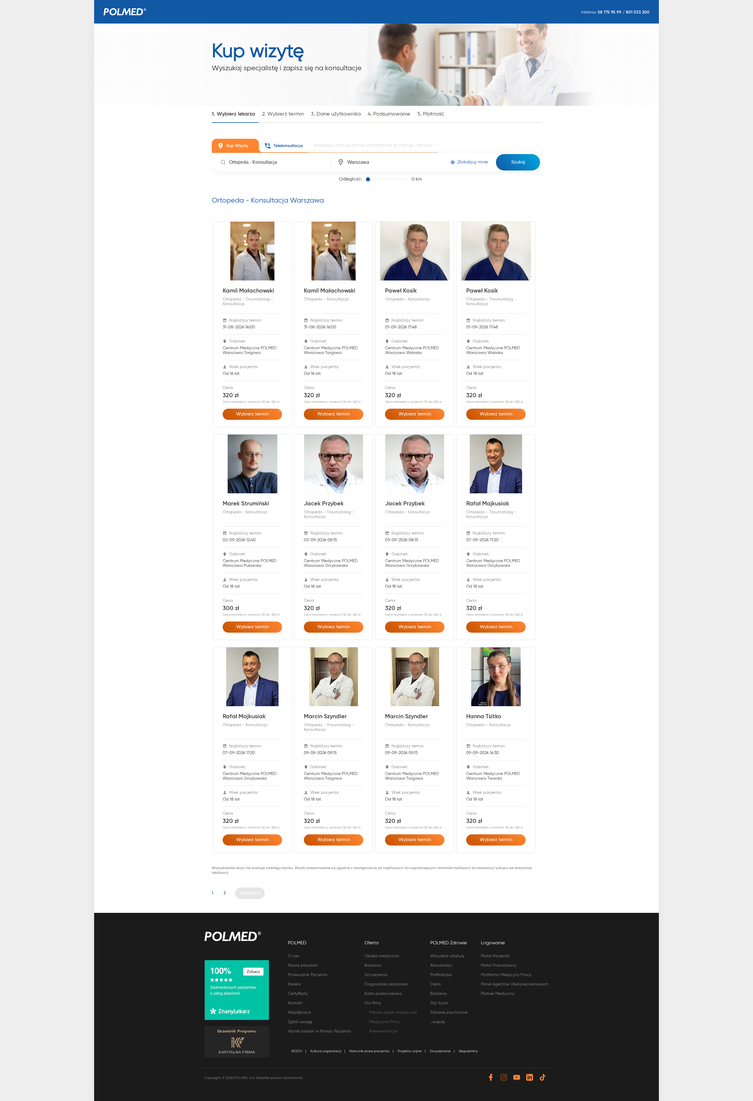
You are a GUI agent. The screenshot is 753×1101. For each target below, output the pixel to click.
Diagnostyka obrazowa (386, 984)
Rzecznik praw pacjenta (369, 1051)
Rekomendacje (383, 1031)
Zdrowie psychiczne (448, 1012)
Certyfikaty (298, 994)
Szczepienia (375, 975)
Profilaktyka (441, 975)
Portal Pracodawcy (499, 965)
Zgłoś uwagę (300, 1022)
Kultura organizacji (325, 1051)
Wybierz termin (252, 414)
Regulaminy (468, 1051)
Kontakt (295, 1003)
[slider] (387, 179)
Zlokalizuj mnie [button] (472, 162)
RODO (296, 1051)
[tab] (235, 146)
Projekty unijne (410, 1051)
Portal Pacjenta (495, 956)
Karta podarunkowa (383, 994)
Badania (372, 965)
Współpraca (299, 1012)
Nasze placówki (303, 965)
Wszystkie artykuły (447, 956)
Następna (250, 893)
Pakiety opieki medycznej (393, 1012)
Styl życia (439, 1003)
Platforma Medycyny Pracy (506, 975)
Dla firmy (372, 1003)
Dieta (435, 984)
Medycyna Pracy (385, 1022)
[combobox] (279, 162)
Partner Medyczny (497, 994)
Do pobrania (440, 1051)
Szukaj (518, 162)
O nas (293, 956)
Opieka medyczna (381, 956)
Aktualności (441, 965)
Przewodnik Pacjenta (307, 975)
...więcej (437, 1022)
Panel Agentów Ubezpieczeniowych (515, 984)
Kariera (294, 984)
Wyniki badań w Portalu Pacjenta (319, 1031)
